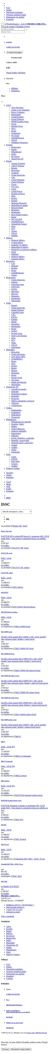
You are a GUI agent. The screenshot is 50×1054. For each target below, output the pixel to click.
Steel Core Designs (19, 336)
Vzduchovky (16, 405)
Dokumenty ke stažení (15, 17)
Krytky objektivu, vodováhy (22, 438)
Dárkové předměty (18, 431)
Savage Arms (16, 333)
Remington (15, 212)
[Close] (2, 101)
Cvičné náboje (17, 243)
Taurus (14, 231)
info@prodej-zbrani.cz (15, 907)
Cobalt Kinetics (17, 117)
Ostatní (14, 445)
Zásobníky (15, 452)
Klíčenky (15, 436)
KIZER (14, 459)
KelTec (14, 198)
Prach (13, 252)
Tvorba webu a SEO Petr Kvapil (36, 1033)
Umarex (14, 464)
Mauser (14, 371)
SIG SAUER (16, 219)
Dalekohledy (16, 410)
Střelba (14, 426)
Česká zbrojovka (18, 175)
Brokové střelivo (18, 240)
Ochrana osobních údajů (16, 15)
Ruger (13, 131)
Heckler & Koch (18, 194)
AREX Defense (17, 166)
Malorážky (10, 350)
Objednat (21, 73)
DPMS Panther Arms (19, 122)
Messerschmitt (17, 208)
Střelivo (9, 238)
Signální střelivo (17, 259)
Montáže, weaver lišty (20, 440)
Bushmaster (16, 115)
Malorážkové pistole (19, 205)
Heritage (14, 266)
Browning (15, 170)
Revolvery (15, 156)
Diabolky (15, 392)
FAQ (8, 8)
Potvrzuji (5, 1049)
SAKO (14, 331)
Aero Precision (17, 108)
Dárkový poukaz (13, 468)
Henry (13, 361)
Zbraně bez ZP (17, 159)
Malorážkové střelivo (19, 247)
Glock (13, 189)
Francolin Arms (17, 284)
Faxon (13, 124)
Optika (9, 408)
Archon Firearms (18, 163)
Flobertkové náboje (19, 394)
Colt (13, 177)
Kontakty (10, 19)
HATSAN (15, 287)
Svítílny (14, 447)
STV (13, 229)
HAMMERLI (17, 359)
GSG (13, 315)
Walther (14, 236)
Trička (13, 450)
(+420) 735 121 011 (14, 910)
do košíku (5, 546)
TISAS (14, 140)
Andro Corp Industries (20, 110)
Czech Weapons (17, 180)
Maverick (15, 291)
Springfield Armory (19, 224)
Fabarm (14, 282)
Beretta (14, 168)
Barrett (14, 305)
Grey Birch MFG (18, 357)
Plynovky (15, 398)
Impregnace (16, 433)
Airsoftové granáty (18, 389)
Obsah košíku (11, 73)
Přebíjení (14, 254)
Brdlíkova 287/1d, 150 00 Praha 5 (20, 905)
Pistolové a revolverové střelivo (24, 250)
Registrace (15, 91)
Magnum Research (19, 203)
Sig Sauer (15, 135)
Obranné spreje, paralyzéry (22, 443)
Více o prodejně (7, 916)
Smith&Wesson (17, 138)
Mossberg (15, 210)
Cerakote (15, 173)
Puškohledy (16, 415)
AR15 (8, 105)
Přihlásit (14, 88)
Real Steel (15, 461)
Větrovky (15, 403)
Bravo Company (18, 112)
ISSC (13, 196)
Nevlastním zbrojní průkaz (21, 1049)
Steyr (13, 226)
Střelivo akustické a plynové (22, 401)
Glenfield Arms (17, 312)
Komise (9, 145)
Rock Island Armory (19, 215)
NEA (13, 128)
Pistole (14, 149)
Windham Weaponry (19, 142)
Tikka (13, 343)
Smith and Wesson (18, 382)
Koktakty (10, 477)
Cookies (9, 978)
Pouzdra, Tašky (17, 424)
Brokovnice (16, 147)
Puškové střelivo (18, 257)
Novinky (9, 473)
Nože (8, 454)
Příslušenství (16, 152)
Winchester (15, 301)
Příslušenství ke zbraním (21, 422)
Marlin (14, 322)
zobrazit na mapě (13, 912)
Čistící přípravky (18, 429)
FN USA (15, 187)
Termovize (15, 417)
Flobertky (15, 396)
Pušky (13, 154)
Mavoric (14, 294)
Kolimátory (16, 412)
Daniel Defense (17, 119)
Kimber (14, 201)
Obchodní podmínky (14, 12)
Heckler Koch (17, 126)
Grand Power (16, 191)
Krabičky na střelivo (19, 245)
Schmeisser (15, 133)
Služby (9, 10)
